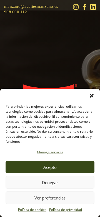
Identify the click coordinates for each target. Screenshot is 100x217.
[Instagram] (76, 7)
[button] (91, 95)
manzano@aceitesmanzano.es (31, 6)
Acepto (50, 167)
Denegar (50, 182)
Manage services (50, 152)
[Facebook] (84, 7)
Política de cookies (32, 209)
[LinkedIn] (93, 7)
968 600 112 (15, 12)
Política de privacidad (65, 209)
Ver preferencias (50, 198)
